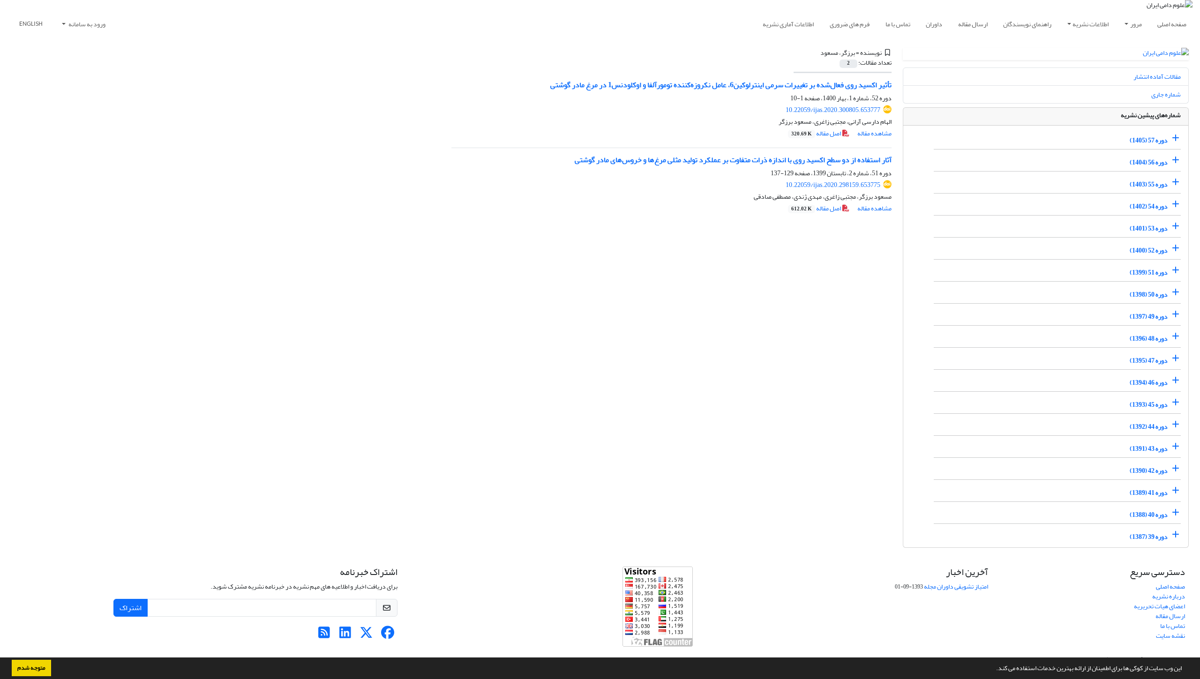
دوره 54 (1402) (1149, 206)
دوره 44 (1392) (1149, 426)
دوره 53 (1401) (1149, 228)
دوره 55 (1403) (1149, 184)
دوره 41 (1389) (1149, 492)
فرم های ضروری (850, 24)
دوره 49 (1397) (1149, 316)
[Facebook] (387, 635)
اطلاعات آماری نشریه (788, 24)
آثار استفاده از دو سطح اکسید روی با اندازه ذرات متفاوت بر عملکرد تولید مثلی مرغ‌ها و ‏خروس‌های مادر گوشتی (733, 160)
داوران (934, 24)
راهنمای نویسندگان (1027, 24)
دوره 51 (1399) (1149, 272)
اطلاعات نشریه (1090, 24)
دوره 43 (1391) (1149, 448)
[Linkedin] (345, 635)
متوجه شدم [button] (31, 667)
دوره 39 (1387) (1149, 536)
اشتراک (131, 608)
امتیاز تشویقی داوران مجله (956, 586)
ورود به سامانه (86, 24)
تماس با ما (897, 24)
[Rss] (324, 635)
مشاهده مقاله (874, 133)
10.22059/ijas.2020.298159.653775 (833, 185)
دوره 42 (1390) (1149, 470)
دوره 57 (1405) (1149, 140)
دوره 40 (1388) (1149, 514)
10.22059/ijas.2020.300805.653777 (833, 110)
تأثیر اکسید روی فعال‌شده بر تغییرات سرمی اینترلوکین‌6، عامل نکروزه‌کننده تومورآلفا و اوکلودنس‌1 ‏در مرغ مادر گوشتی (721, 85)
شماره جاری (1166, 94)
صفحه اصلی (1171, 24)
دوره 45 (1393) (1149, 404)
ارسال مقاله (973, 24)
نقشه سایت (1170, 635)
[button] (993, 669)
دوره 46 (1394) (1149, 382)
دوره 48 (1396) (1149, 338)
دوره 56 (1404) (1149, 162)
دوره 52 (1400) (1149, 250)
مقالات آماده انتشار (1157, 76)
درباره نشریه (1168, 596)
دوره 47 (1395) (1149, 360)
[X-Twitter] (366, 635)
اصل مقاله (816, 133)
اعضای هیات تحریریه (1159, 606)
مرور (1136, 24)
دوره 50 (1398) (1149, 294)
